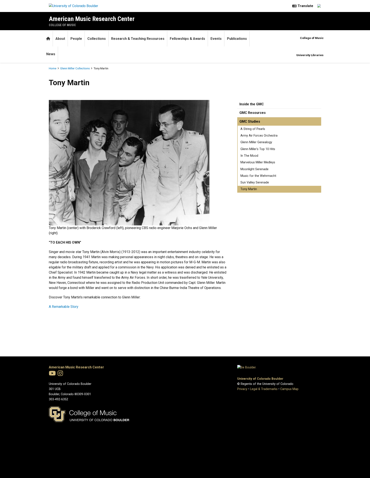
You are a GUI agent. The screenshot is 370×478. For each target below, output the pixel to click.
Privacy (242, 389)
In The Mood (249, 156)
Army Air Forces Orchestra (259, 135)
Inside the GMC (251, 104)
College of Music (62, 25)
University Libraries (310, 55)
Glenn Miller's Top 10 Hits (257, 149)
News (50, 54)
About (60, 39)
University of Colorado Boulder (260, 379)
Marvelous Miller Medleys (257, 162)
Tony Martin (248, 189)
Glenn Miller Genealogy (256, 142)
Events (216, 39)
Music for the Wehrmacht (258, 176)
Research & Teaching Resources (137, 39)
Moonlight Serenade (254, 169)
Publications (237, 39)
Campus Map (289, 389)
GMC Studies (249, 121)
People (76, 39)
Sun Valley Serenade (254, 182)
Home (52, 68)
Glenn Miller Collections (75, 68)
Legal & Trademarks (264, 389)
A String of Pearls (252, 129)
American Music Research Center (91, 18)
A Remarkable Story (63, 307)
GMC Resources (252, 113)
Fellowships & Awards (187, 39)
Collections (96, 39)
